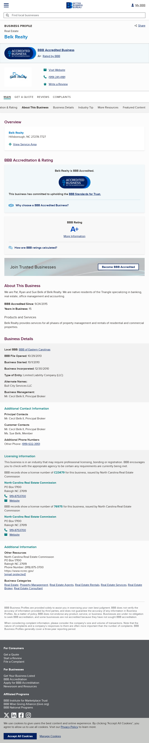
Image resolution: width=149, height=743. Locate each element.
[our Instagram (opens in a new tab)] (28, 717)
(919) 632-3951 (31, 444)
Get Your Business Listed (19, 676)
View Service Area (25, 144)
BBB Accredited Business (56, 50)
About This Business (35, 107)
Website (14, 500)
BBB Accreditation (15, 679)
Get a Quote (24, 97)
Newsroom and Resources (20, 686)
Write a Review (58, 84)
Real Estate (11, 585)
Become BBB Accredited (118, 267)
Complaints (62, 97)
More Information (74, 236)
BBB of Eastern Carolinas (34, 349)
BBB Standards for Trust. (85, 194)
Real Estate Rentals (87, 585)
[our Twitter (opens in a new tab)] (6, 717)
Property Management (34, 585)
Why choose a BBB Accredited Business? (42, 205)
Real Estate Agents (62, 585)
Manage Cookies (50, 736)
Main (7, 97)
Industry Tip (85, 107)
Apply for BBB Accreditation (21, 683)
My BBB (140, 5)
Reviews (43, 97)
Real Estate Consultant (28, 588)
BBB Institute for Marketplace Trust (26, 700)
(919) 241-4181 (57, 77)
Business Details (63, 107)
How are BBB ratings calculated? (36, 248)
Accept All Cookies (20, 736)
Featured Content (134, 107)
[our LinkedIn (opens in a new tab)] (14, 717)
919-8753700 (17, 496)
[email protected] (15, 574)
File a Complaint (14, 662)
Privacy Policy (69, 727)
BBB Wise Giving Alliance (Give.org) (26, 704)
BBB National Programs (18, 707)
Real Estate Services (113, 585)
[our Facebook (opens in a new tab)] (21, 717)
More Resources (108, 107)
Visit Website (57, 70)
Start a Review (13, 658)
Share (141, 25)
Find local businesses (25, 15)
